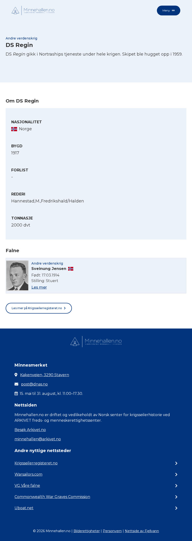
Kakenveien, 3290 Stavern (44, 375)
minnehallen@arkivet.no (38, 439)
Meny (166, 10)
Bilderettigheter (87, 531)
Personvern (112, 531)
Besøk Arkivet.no (30, 430)
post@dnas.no (34, 384)
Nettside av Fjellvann (142, 531)
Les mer (39, 287)
